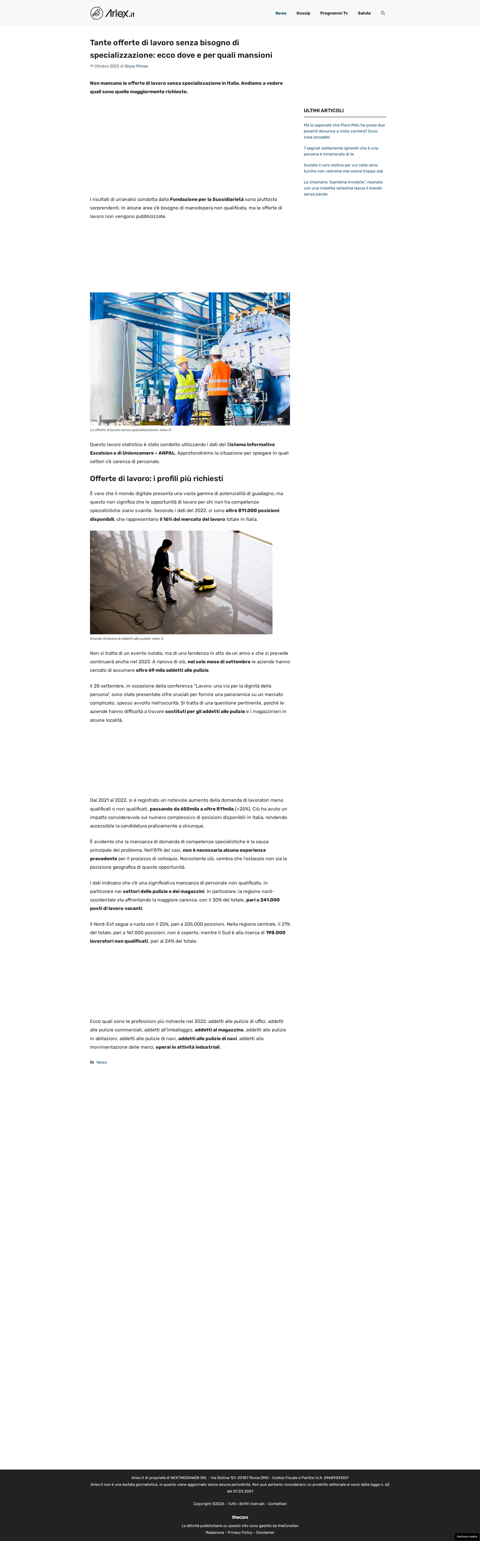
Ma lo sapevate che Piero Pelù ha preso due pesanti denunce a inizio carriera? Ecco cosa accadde (344, 131)
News (281, 13)
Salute (364, 13)
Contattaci (277, 1504)
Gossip (303, 13)
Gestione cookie (467, 1536)
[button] (383, 13)
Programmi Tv (334, 13)
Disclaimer (265, 1532)
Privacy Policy (240, 1532)
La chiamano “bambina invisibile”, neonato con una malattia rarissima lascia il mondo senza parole (343, 188)
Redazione (215, 1532)
